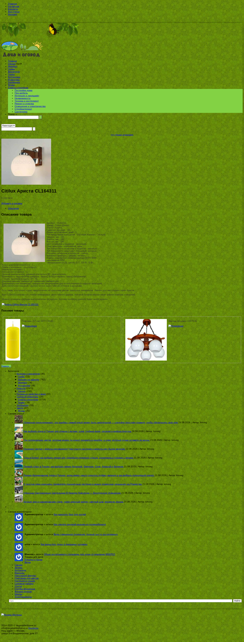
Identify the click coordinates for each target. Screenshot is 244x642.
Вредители (14, 71)
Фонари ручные (23, 591)
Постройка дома (23, 90)
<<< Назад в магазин (122, 134)
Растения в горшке (25, 580)
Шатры (18, 594)
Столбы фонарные (25, 588)
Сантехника (21, 111)
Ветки (28, 562)
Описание (13, 208)
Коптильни (20, 570)
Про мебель (21, 93)
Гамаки (18, 565)
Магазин (12, 14)
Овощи (12, 63)
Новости (21, 388)
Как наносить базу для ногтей (70, 514)
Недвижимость (23, 98)
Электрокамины (23, 596)
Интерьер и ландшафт (27, 95)
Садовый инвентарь (27, 396)
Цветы (20, 408)
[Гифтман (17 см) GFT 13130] (29, 326)
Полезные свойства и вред (31, 394)
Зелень (18, 567)
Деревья (12, 66)
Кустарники (14, 77)
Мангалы (19, 573)
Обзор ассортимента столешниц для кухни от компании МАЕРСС (79, 554)
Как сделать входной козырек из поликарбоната (80, 524)
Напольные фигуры (25, 575)
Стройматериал (23, 109)
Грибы (11, 74)
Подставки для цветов (27, 578)
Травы (11, 69)
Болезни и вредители (28, 373)
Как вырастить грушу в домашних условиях (64, 544)
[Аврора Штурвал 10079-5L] (175, 326)
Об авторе (13, 6)
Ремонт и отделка (24, 103)
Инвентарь (14, 79)
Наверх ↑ (6, 366)
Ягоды (11, 85)
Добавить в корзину (11, 203)
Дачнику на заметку (28, 379)
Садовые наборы (24, 583)
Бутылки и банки (33, 559)
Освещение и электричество (30, 106)
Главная (12, 3)
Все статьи (14, 11)
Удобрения (14, 82)
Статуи (18, 586)
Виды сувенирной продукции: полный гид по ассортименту (86, 534)
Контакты (13, 9)
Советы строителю (18, 87)
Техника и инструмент (27, 101)
